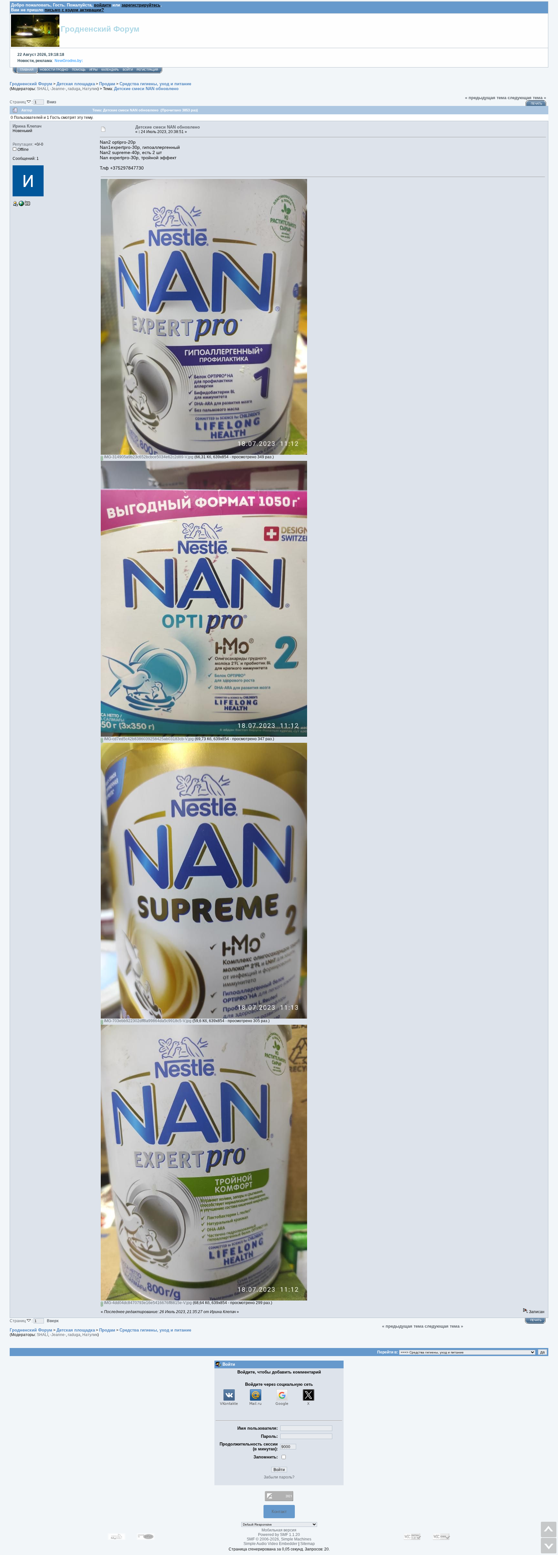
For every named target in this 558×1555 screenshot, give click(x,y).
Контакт (279, 1511)
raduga (74, 89)
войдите (102, 5)
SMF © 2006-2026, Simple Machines (279, 1539)
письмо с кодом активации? (74, 9)
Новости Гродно (54, 69)
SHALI (42, 89)
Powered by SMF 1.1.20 (279, 1534)
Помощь (79, 69)
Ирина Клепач (27, 126)
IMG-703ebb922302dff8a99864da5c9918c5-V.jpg (147, 1021)
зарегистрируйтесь (140, 5)
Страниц (18, 102)
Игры (93, 69)
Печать (536, 103)
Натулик (90, 89)
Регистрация (147, 69)
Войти (128, 69)
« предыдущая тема (485, 97)
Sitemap (307, 1543)
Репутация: (23, 144)
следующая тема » (527, 97)
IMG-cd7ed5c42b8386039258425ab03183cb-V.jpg (148, 739)
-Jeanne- (58, 89)
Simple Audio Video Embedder (270, 1543)
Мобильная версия (279, 1530)
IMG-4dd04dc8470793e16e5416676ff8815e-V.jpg (147, 1303)
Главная (27, 69)
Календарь (110, 69)
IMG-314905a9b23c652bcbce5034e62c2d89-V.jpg (148, 457)
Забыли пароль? (279, 1477)
